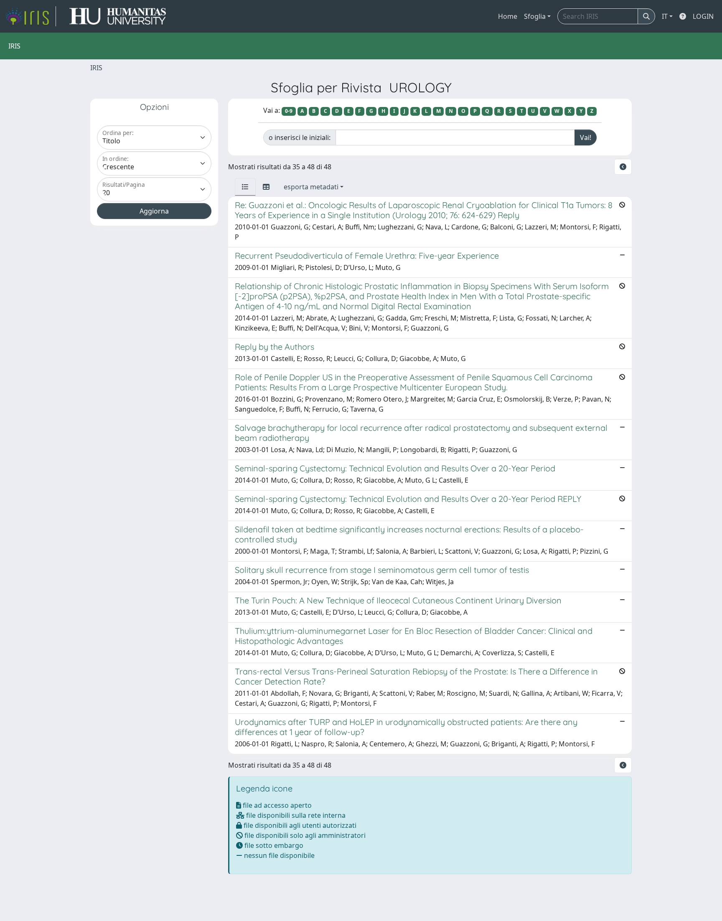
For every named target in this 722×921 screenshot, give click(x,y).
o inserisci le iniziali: (299, 137)
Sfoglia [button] (535, 16)
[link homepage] (30, 16)
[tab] (245, 187)
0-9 (288, 110)
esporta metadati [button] (311, 186)
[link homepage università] (118, 16)
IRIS (96, 67)
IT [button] (665, 16)
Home (507, 16)
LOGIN (703, 16)
